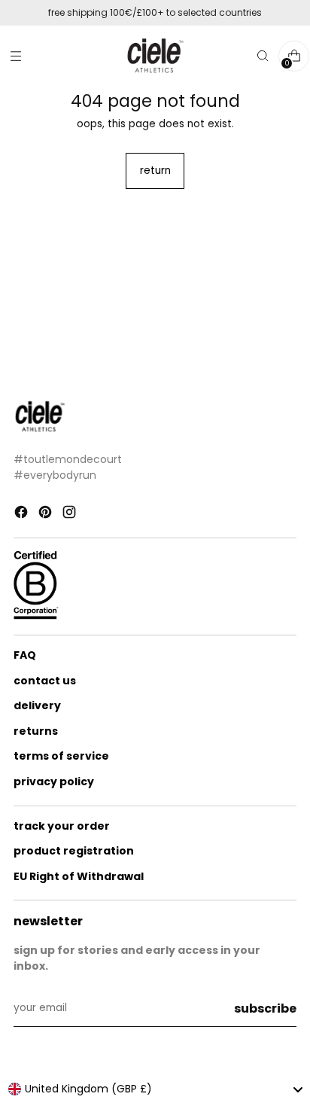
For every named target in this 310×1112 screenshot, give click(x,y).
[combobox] (155, 1089)
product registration (74, 850)
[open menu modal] (15, 56)
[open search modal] (262, 56)
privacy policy (54, 781)
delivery (37, 705)
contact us (45, 680)
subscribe (265, 1008)
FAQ (25, 655)
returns (36, 731)
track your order (62, 825)
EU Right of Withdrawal (79, 876)
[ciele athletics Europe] (155, 56)
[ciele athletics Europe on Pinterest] (47, 514)
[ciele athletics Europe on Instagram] (71, 514)
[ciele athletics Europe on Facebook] (23, 514)
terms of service (61, 755)
